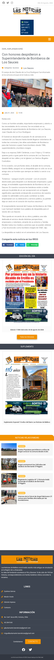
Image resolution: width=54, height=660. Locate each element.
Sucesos (16, 68)
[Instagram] (12, 3)
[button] (8, 245)
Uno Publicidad (39, 657)
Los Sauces (28, 68)
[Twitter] (8, 3)
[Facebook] (3, 3)
